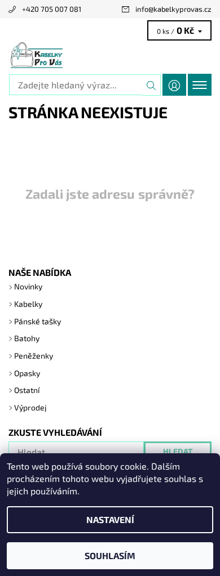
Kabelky (28, 304)
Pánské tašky (37, 321)
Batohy (26, 338)
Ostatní (26, 390)
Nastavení (110, 519)
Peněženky (33, 355)
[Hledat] (151, 85)
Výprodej (30, 407)
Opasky (27, 373)
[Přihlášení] (174, 85)
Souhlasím (110, 555)
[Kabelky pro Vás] (110, 55)
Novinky (28, 286)
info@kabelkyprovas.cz (173, 9)
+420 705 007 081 (51, 9)
